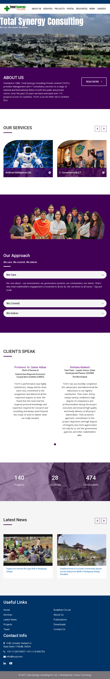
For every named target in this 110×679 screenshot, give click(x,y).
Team (6, 629)
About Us (36, 9)
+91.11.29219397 (15, 651)
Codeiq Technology (82, 675)
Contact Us (59, 629)
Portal (70, 9)
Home (6, 609)
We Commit (13, 303)
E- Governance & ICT (17, 172)
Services (48, 9)
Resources (82, 9)
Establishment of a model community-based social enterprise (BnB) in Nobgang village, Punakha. (81, 571)
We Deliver (12, 313)
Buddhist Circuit (62, 609)
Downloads (60, 624)
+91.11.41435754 (36, 651)
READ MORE (92, 81)
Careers (101, 9)
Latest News (10, 619)
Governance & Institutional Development (80, 172)
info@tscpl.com (14, 656)
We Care (11, 274)
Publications (60, 619)
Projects (60, 9)
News (92, 9)
